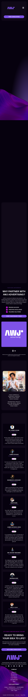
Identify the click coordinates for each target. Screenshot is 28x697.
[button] (23, 7)
